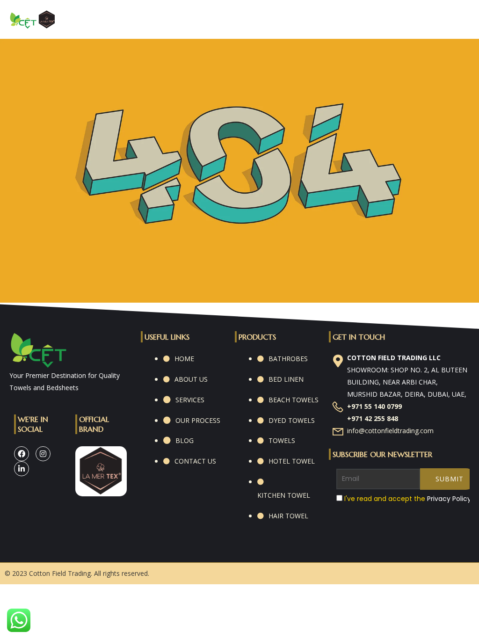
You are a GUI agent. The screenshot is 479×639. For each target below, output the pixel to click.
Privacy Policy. (449, 498)
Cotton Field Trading (60, 573)
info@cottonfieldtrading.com (390, 430)
